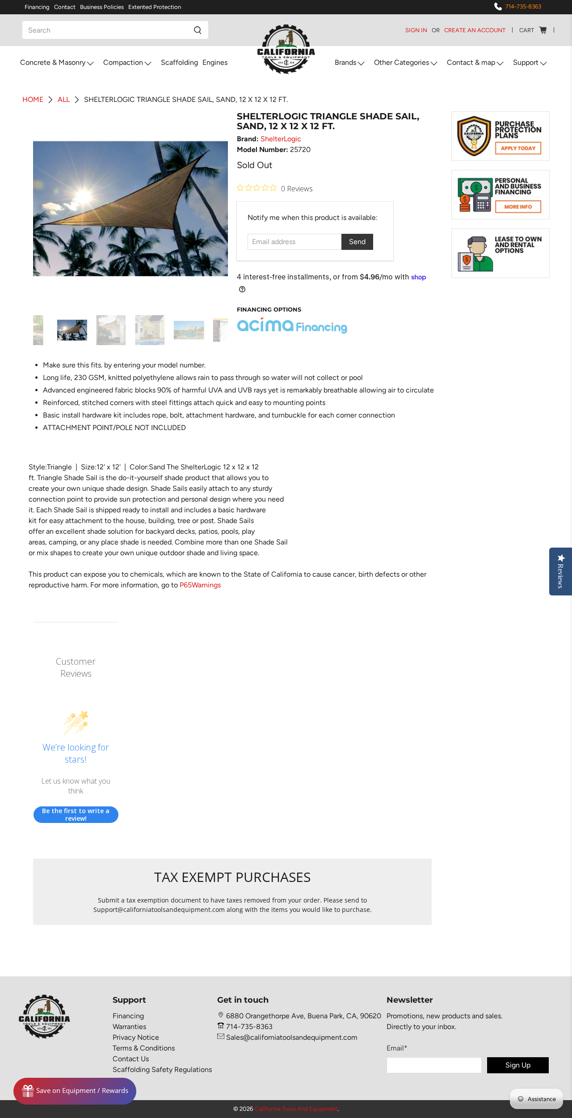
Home (32, 99)
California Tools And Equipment (296, 1108)
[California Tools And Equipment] (286, 50)
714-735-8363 (523, 6)
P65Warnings (200, 585)
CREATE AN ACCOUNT (474, 30)
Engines (214, 62)
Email (397, 1048)
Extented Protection (154, 7)
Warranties (129, 1026)
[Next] (213, 209)
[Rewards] (74, 1091)
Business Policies (102, 7)
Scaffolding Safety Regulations (162, 1069)
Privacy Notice (136, 1037)
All (64, 99)
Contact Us (131, 1059)
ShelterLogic (281, 139)
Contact (65, 7)
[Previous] (47, 209)
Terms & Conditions (144, 1048)
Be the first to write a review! (75, 814)
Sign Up (517, 1065)
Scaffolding (179, 62)
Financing (37, 7)
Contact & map (471, 62)
